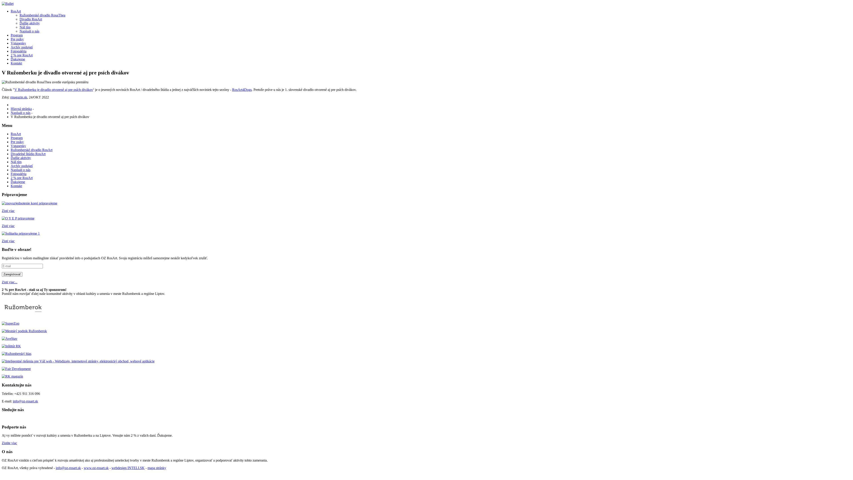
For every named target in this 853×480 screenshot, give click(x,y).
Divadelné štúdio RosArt (28, 154)
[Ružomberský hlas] (16, 354)
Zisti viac (8, 211)
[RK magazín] (12, 376)
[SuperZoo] (10, 323)
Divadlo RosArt (31, 19)
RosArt (16, 11)
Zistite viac (9, 443)
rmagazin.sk (18, 97)
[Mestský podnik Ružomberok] (24, 331)
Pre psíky (17, 39)
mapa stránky (156, 468)
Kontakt (16, 63)
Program (17, 35)
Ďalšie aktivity (30, 23)
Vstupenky (18, 43)
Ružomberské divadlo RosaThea (42, 15)
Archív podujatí (22, 47)
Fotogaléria (18, 51)
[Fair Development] (16, 369)
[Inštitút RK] (11, 346)
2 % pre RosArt (22, 55)
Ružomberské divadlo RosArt (31, 150)
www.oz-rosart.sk (96, 468)
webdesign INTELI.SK (128, 468)
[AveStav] (9, 338)
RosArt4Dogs (242, 90)
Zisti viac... (9, 282)
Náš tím (25, 27)
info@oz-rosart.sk (25, 401)
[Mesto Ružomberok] (24, 316)
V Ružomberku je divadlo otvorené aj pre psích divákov (53, 90)
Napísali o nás (29, 31)
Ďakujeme (18, 59)
